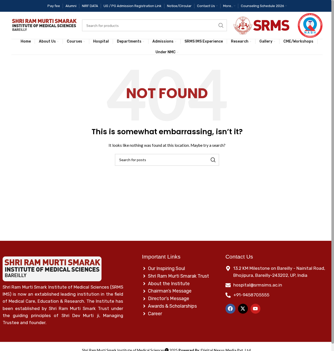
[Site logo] (44, 25)
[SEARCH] (221, 25)
